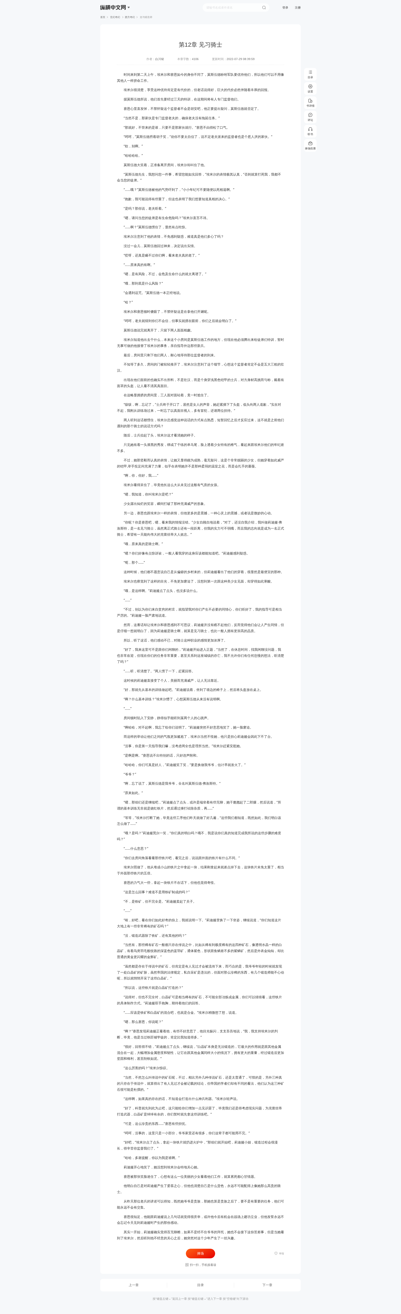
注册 (298, 7)
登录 (285, 7)
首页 (102, 17)
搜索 (264, 7)
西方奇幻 (130, 17)
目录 (200, 1285)
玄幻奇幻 (115, 17)
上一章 (134, 1285)
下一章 (267, 1285)
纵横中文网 (113, 19)
